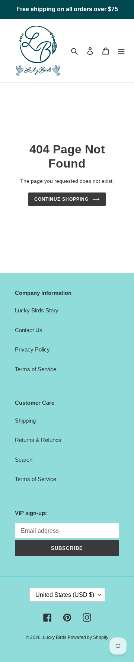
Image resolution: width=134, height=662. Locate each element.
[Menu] (121, 51)
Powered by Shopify (88, 637)
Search (23, 459)
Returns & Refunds (38, 440)
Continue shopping (61, 199)
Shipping (25, 420)
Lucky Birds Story (36, 310)
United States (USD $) (64, 595)
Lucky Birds (54, 637)
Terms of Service (35, 369)
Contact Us (28, 330)
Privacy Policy (32, 349)
